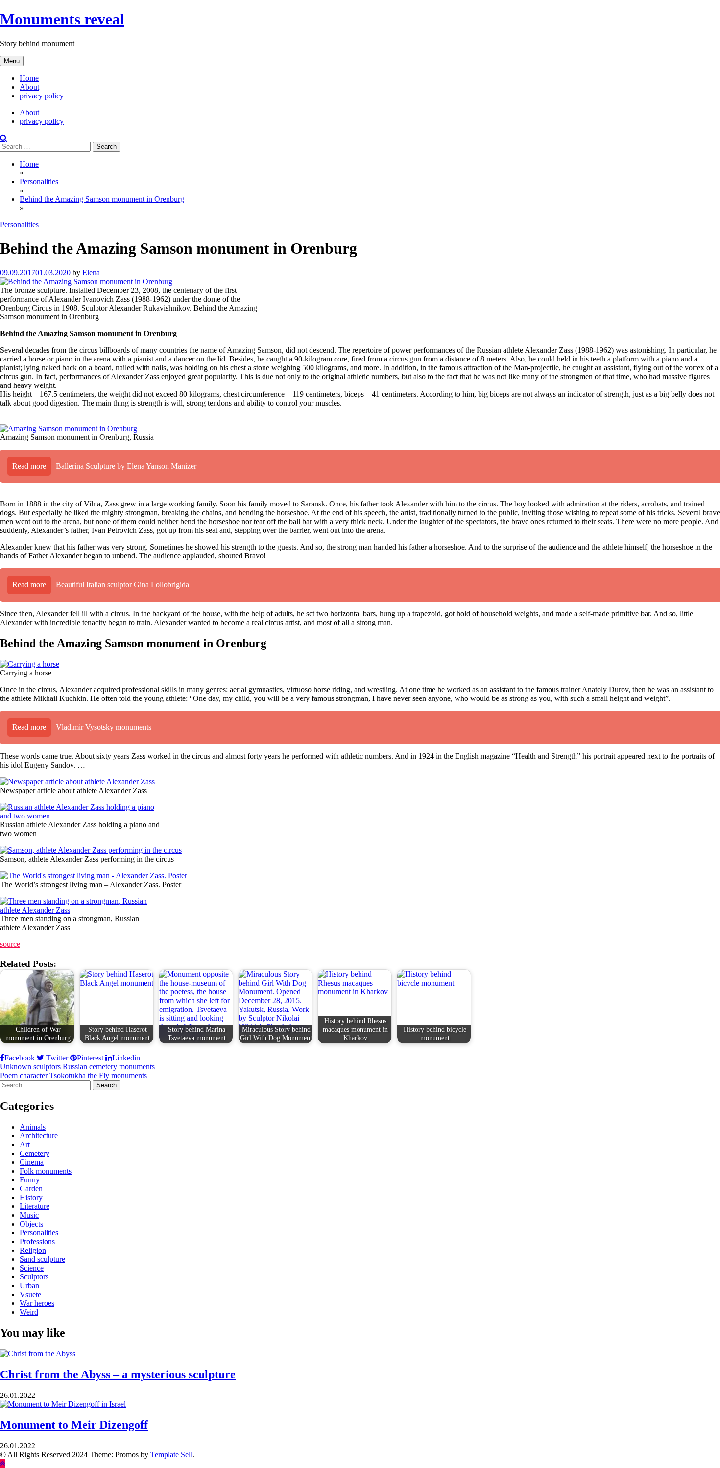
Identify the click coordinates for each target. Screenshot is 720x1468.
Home (29, 78)
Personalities (19, 224)
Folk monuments (46, 1171)
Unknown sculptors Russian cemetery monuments (77, 1066)
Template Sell (171, 1454)
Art (25, 1144)
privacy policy (42, 96)
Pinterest (90, 1058)
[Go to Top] (2, 1463)
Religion (33, 1250)
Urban (29, 1285)
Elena (91, 272)
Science (32, 1268)
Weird (29, 1312)
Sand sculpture (42, 1259)
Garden (31, 1188)
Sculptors (34, 1277)
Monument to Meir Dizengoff (74, 1425)
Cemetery (34, 1153)
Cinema (32, 1162)
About (29, 87)
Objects (31, 1224)
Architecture (39, 1135)
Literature (34, 1206)
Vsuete (30, 1294)
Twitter (56, 1058)
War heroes (37, 1303)
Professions (37, 1241)
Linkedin (126, 1058)
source (10, 944)
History (31, 1197)
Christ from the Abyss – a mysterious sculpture (118, 1374)
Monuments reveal (62, 19)
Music (29, 1215)
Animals (33, 1127)
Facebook (19, 1058)
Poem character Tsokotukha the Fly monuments (73, 1075)
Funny (30, 1180)
